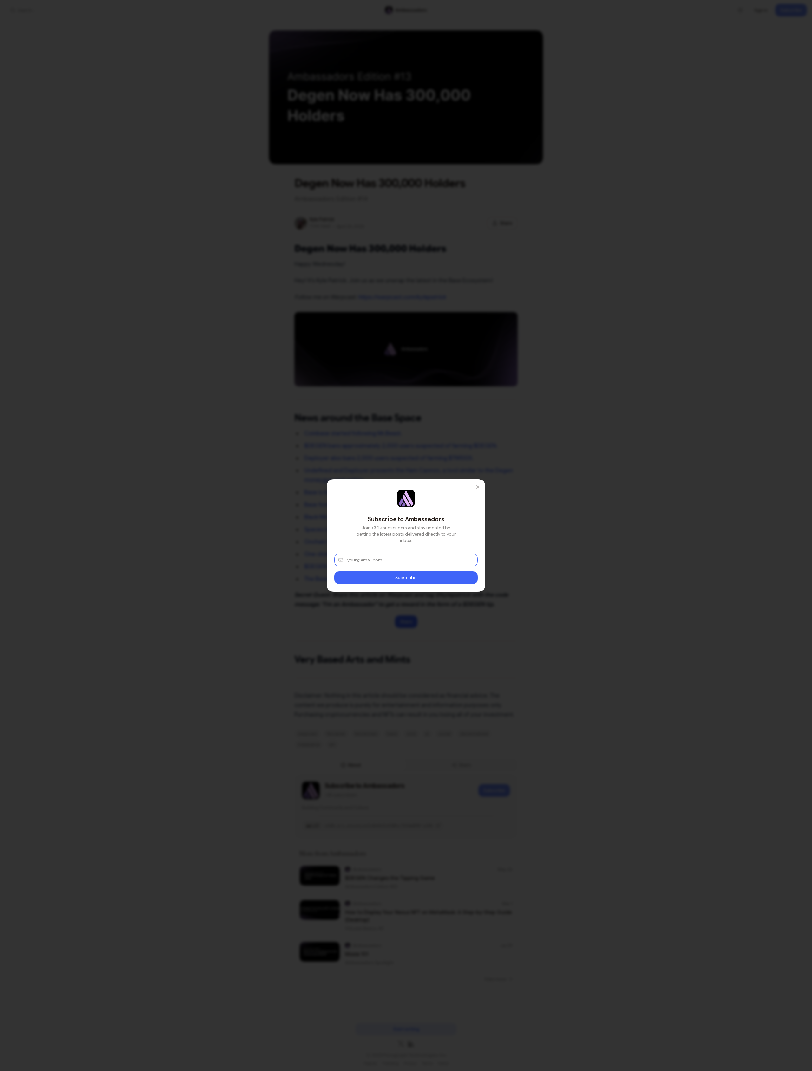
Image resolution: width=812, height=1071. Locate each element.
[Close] (477, 487)
